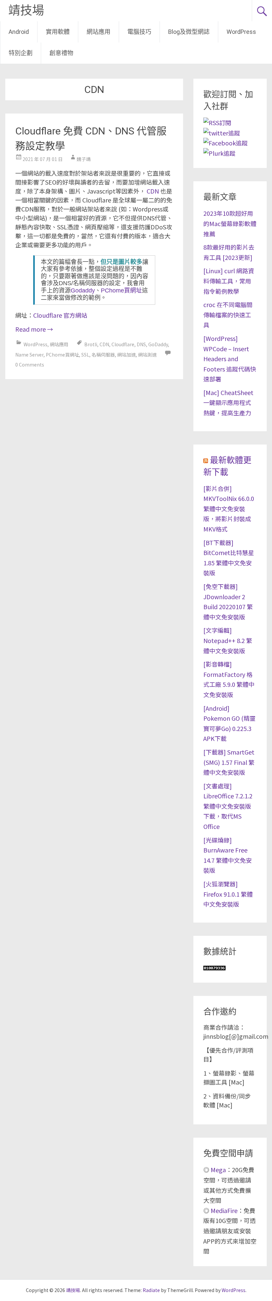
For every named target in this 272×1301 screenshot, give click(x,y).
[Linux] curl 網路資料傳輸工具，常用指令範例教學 (228, 280)
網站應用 (98, 31)
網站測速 (147, 354)
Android (19, 31)
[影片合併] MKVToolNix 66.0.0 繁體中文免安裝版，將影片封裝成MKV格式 (228, 508)
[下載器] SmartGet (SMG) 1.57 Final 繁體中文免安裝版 (228, 762)
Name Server (29, 354)
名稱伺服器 (103, 354)
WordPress (241, 31)
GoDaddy (158, 344)
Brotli (90, 344)
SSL (85, 354)
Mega (218, 1169)
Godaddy (83, 290)
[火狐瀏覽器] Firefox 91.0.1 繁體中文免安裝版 (228, 893)
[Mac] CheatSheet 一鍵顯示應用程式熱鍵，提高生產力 (228, 402)
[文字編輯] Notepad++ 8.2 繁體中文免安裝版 (227, 640)
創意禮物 (61, 52)
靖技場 (26, 11)
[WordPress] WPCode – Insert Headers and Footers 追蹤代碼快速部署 (229, 358)
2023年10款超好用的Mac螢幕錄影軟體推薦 (229, 223)
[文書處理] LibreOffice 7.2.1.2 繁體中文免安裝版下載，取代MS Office (227, 806)
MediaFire (224, 1210)
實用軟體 (58, 31)
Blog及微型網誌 (189, 31)
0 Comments (29, 364)
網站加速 (126, 354)
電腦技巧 (139, 31)
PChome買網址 (121, 290)
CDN (153, 191)
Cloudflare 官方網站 (60, 315)
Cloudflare (122, 344)
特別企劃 (21, 52)
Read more (34, 329)
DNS (141, 344)
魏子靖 (84, 159)
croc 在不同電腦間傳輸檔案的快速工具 (227, 314)
